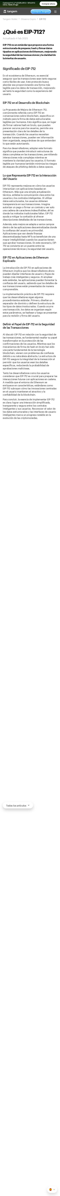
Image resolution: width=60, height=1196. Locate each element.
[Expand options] (52, 1189)
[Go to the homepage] (10, 11)
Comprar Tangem (41, 11)
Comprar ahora (48, 4)
